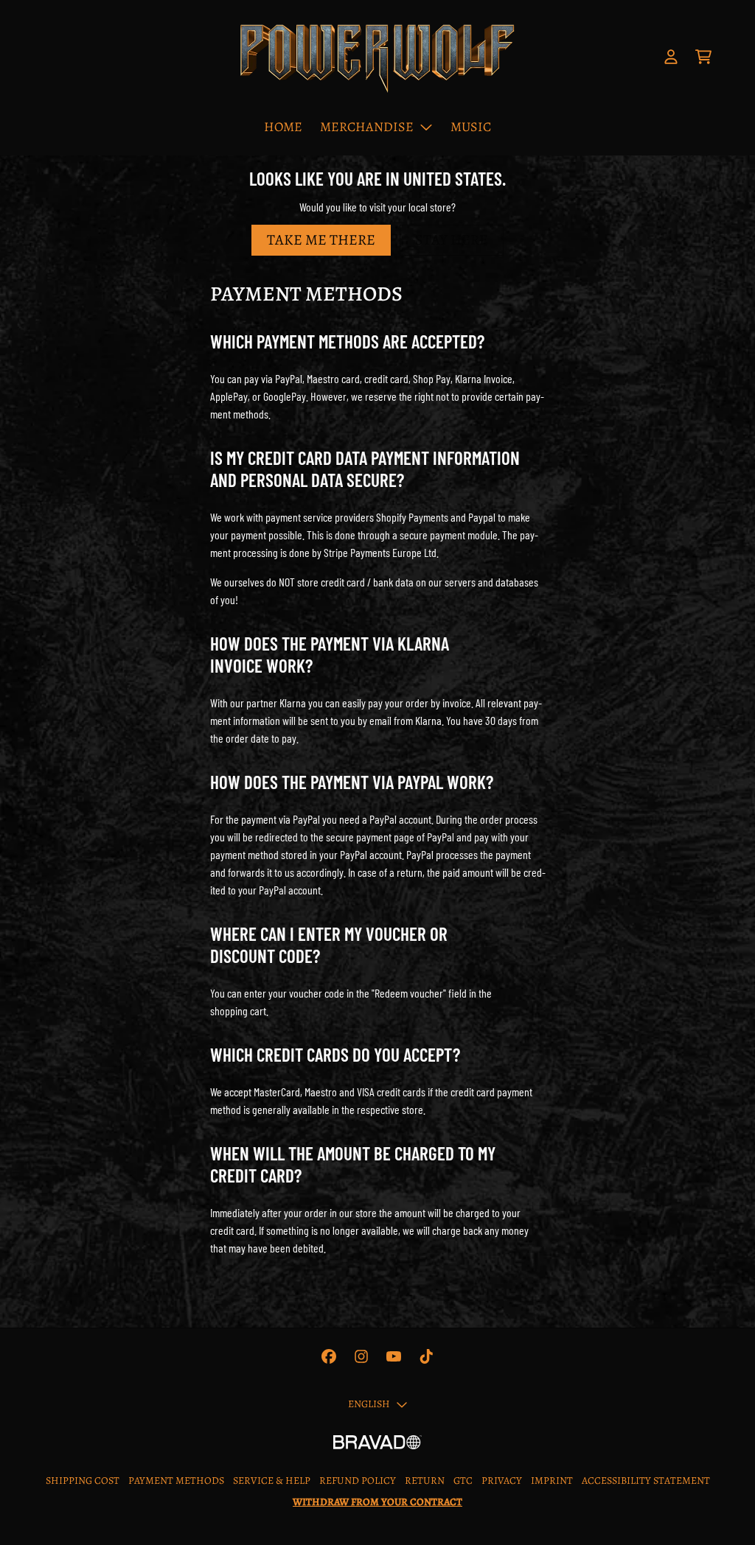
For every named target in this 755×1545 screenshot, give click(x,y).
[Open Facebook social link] (329, 1356)
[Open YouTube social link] (394, 1356)
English (369, 1404)
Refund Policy (357, 1481)
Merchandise (367, 127)
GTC (463, 1481)
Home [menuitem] (283, 127)
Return (425, 1481)
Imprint (552, 1481)
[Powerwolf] (377, 57)
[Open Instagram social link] (361, 1356)
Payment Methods (176, 1481)
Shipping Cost (82, 1481)
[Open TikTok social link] (426, 1356)
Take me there (321, 240)
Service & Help (271, 1481)
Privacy (501, 1481)
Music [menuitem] (470, 127)
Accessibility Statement (646, 1481)
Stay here (451, 240)
